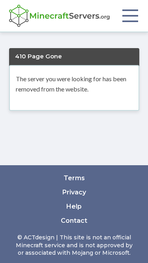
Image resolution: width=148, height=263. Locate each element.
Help (74, 206)
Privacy (74, 192)
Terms (74, 178)
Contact (74, 220)
